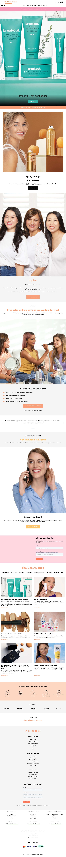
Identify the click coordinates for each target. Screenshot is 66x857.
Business (5, 573)
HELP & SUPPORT (33, 737)
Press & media (59, 573)
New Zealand (34, 831)
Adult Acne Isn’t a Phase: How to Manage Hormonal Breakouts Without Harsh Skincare (15, 600)
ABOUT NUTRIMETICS (33, 753)
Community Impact (33, 761)
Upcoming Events (33, 774)
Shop (24, 5)
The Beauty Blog (33, 568)
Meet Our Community (33, 776)
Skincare (14, 573)
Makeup (21, 573)
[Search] (55, 2)
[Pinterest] (39, 731)
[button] (2, 423)
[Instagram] (29, 731)
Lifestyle (29, 573)
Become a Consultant (33, 772)
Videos (49, 573)
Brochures (32, 5)
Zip (33, 749)
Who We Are (33, 756)
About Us (45, 5)
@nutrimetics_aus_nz (33, 720)
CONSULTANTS (33, 770)
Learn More (42, 107)
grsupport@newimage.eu (56, 823)
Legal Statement (34, 836)
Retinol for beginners (41, 599)
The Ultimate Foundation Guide (11, 634)
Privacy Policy (34, 834)
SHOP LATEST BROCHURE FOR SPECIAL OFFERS (33, 9)
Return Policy (33, 745)
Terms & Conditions (33, 838)
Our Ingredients (33, 760)
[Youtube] (36, 731)
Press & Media (33, 765)
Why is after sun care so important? (45, 665)
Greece (43, 831)
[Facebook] (33, 731)
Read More (4, 608)
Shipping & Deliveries (33, 743)
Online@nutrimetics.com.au (12, 823)
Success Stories (39, 573)
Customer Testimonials (33, 763)
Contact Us (33, 739)
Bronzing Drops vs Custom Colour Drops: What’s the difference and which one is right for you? (16, 666)
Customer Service (33, 741)
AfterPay (33, 747)
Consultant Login (33, 778)
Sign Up (40, 5)
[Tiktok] (26, 731)
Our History (33, 758)
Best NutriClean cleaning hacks (44, 634)
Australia (24, 831)
